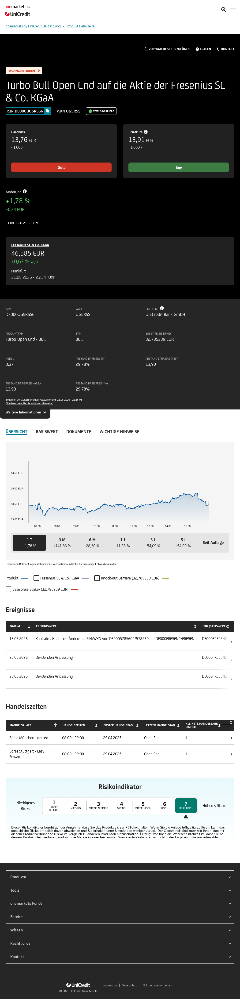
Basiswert (47, 431)
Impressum (110, 985)
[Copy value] (47, 110)
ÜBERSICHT (16, 431)
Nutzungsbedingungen (157, 985)
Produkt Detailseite (80, 26)
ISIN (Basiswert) (214, 626)
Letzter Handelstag (160, 725)
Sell (61, 167)
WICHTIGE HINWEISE (119, 431)
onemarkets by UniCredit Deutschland (33, 26)
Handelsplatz (20, 725)
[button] (29, 543)
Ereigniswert (46, 626)
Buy (179, 167)
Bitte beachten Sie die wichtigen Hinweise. (29, 403)
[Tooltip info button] (162, 308)
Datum (15, 626)
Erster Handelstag (118, 725)
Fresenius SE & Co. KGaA (30, 245)
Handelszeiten (74, 725)
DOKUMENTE (78, 431)
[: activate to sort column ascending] (228, 722)
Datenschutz (130, 985)
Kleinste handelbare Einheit (202, 725)
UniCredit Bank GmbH (83, 991)
